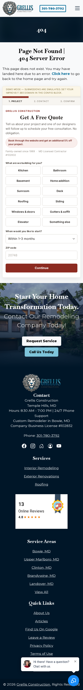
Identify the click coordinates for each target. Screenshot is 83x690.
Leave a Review (41, 637)
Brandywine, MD (41, 576)
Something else (60, 221)
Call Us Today (41, 352)
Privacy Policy (41, 646)
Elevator (23, 221)
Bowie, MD (41, 551)
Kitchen (23, 170)
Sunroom (23, 191)
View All (41, 592)
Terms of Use (41, 654)
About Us (42, 613)
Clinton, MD (42, 567)
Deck (60, 191)
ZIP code (11, 247)
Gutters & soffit (60, 211)
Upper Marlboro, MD (41, 559)
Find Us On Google (41, 629)
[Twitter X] (42, 446)
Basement (23, 180)
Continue (41, 268)
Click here (61, 74)
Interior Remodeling (41, 468)
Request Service (41, 341)
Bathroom (59, 170)
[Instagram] (33, 446)
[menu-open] (76, 8)
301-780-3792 (53, 8)
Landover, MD (41, 584)
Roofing (23, 201)
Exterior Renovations (41, 476)
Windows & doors (23, 211)
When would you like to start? (24, 231)
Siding (60, 201)
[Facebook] (24, 446)
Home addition (59, 180)
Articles (41, 621)
